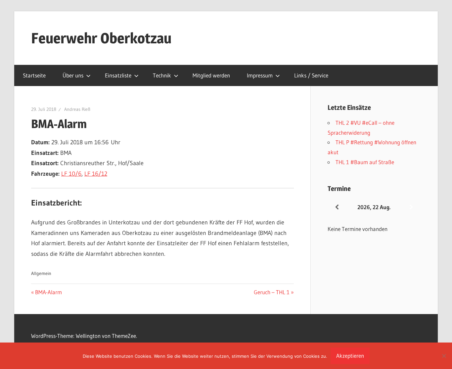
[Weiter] (411, 207)
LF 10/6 (71, 173)
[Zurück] (337, 207)
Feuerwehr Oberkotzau (101, 38)
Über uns (73, 75)
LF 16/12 (95, 173)
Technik (162, 75)
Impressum (260, 75)
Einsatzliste (118, 75)
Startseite (34, 75)
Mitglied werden (211, 75)
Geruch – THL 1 (272, 292)
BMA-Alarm (48, 292)
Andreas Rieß (77, 109)
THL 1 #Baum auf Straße (365, 162)
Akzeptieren (350, 355)
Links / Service (311, 75)
